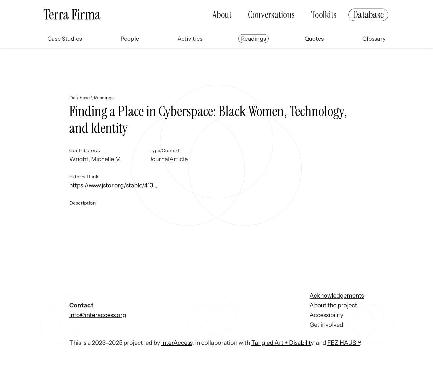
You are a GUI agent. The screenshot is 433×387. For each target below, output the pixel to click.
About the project (333, 305)
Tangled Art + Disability (282, 342)
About (222, 15)
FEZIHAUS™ (343, 342)
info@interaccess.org (97, 315)
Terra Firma (72, 14)
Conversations (271, 15)
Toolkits (323, 15)
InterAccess (176, 342)
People (129, 38)
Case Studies (64, 38)
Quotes (314, 38)
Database (368, 15)
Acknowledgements (337, 295)
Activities (190, 38)
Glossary (374, 38)
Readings (253, 38)
